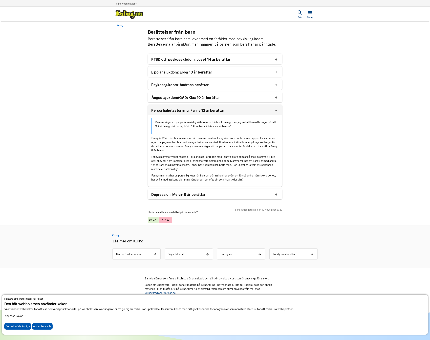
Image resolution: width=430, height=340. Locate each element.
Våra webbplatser (126, 4)
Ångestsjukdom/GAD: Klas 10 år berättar (185, 98)
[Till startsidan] (129, 14)
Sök (300, 14)
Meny (310, 14)
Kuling (120, 25)
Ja (154, 219)
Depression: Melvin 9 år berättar (178, 194)
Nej (166, 219)
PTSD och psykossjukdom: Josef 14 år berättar (190, 59)
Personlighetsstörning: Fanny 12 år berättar (187, 110)
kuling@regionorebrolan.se (160, 293)
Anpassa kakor (14, 316)
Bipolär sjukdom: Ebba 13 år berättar (181, 72)
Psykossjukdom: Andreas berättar (180, 85)
